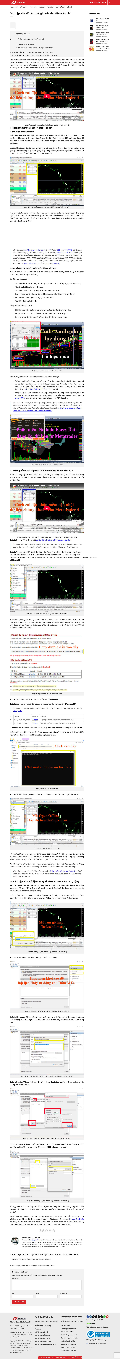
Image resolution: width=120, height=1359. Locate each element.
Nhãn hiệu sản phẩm (68, 1341)
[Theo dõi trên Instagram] (90, 1316)
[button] (105, 2)
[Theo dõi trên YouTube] (107, 1316)
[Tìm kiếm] (103, 2)
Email (38, 1293)
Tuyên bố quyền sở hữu (69, 1338)
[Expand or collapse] (12, 33)
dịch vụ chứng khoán (76, 1219)
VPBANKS (68, 250)
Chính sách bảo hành (42, 1335)
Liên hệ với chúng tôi (68, 1350)
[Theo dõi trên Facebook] (88, 1316)
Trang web (63, 1293)
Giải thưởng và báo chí (69, 1335)
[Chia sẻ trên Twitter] (43, 1230)
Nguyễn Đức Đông (37, 1240)
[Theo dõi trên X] (96, 1316)
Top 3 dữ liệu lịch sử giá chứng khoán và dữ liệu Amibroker (33, 1259)
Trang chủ (13, 7)
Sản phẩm (33, 7)
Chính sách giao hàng (42, 1338)
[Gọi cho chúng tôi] (104, 1316)
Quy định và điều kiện (68, 1344)
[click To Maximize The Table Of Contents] (13, 25)
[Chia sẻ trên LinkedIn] (53, 1230)
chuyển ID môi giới (64, 253)
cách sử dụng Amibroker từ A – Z (35, 389)
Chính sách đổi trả (41, 1332)
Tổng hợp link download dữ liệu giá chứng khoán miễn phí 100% (35, 1265)
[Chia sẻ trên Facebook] (40, 1230)
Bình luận (15, 1278)
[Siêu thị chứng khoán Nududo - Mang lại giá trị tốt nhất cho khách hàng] (18, 2)
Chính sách (60, 7)
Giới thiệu (23, 7)
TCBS (58, 250)
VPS (49, 250)
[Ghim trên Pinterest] (50, 1230)
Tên (13, 1293)
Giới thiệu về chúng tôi (69, 1329)
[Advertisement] (47, 236)
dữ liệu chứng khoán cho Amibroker (62, 871)
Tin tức (50, 7)
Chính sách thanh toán (43, 1341)
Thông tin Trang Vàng (68, 1347)
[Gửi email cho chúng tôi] (101, 1316)
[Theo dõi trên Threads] (99, 1316)
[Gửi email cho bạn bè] (46, 1230)
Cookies (38, 1329)
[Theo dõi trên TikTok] (93, 1316)
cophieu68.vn (20, 398)
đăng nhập (17, 711)
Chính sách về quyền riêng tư (45, 1344)
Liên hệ (69, 7)
